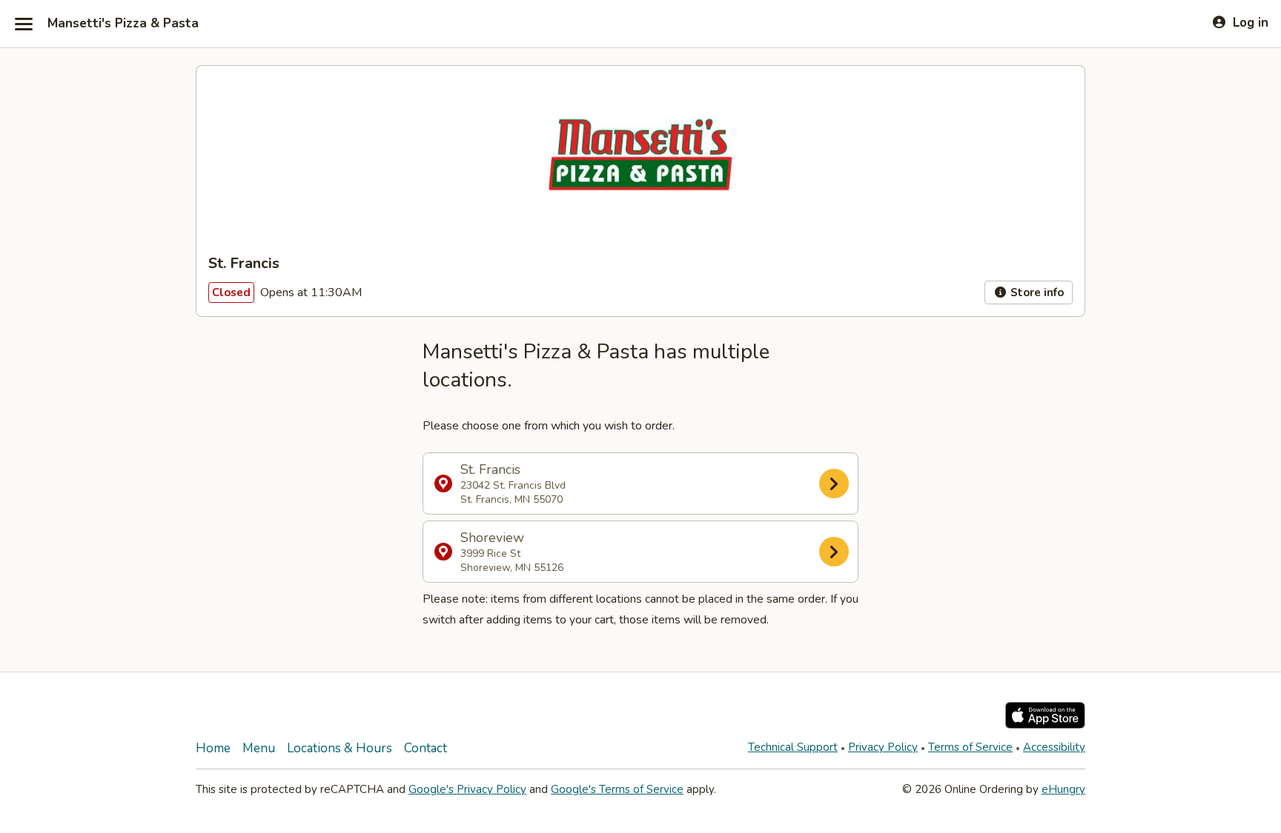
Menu (258, 748)
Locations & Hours (339, 748)
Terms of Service (970, 747)
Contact (425, 748)
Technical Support (793, 747)
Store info (1035, 292)
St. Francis (513, 483)
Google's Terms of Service (617, 789)
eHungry (1063, 789)
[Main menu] (23, 23)
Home (213, 748)
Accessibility (1054, 747)
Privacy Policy (883, 747)
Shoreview (511, 552)
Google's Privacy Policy (467, 789)
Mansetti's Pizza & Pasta (123, 23)
